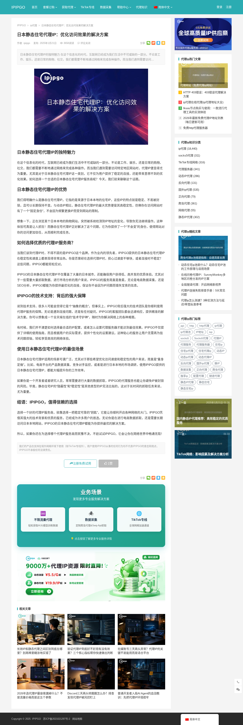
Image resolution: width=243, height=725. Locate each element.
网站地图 (77, 718)
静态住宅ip (187, 388)
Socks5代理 (201, 338)
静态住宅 (204, 382)
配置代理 (198, 375)
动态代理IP (205, 357)
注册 (229, 7)
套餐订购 (48, 7)
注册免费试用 (82, 463)
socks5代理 (185, 155)
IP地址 (200, 332)
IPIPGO (18, 7)
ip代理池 (186, 332)
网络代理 (184, 210)
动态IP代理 (185, 176)
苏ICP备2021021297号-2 (56, 718)
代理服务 (186, 344)
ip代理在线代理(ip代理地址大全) (203, 102)
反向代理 (184, 182)
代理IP (217, 338)
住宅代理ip (205, 350)
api (182, 325)
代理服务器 (185, 169)
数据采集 (105, 7)
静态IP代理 (185, 217)
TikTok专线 (87, 7)
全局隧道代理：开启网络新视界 (201, 284)
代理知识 (141, 7)
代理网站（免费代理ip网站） (197, 85)
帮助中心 (123, 7)
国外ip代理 (185, 189)
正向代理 (184, 196)
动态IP (220, 350)
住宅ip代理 (187, 350)
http (191, 325)
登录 (219, 7)
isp (210, 332)
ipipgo (27, 43)
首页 (34, 7)
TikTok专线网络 (188, 162)
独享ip (184, 375)
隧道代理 (214, 375)
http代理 (204, 325)
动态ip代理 (187, 357)
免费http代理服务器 (195, 127)
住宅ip (218, 344)
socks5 (185, 338)
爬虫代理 (184, 203)
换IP (217, 363)
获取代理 (67, 7)
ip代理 (33, 25)
